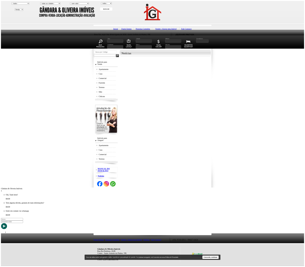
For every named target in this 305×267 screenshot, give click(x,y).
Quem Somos (126, 29)
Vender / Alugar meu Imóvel (166, 29)
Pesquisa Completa (143, 29)
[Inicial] (152, 24)
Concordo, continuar (210, 257)
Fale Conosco (186, 29)
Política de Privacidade (171, 257)
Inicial (115, 29)
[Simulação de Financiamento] (106, 134)
